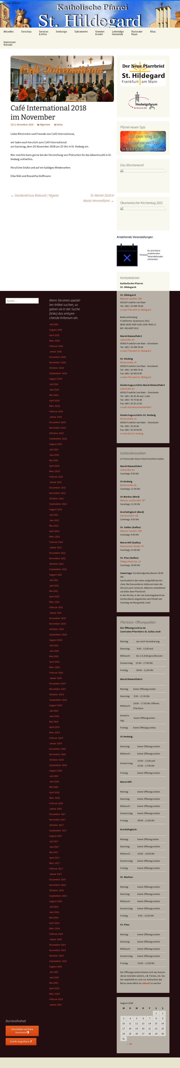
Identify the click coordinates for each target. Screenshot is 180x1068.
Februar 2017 (56, 868)
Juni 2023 (54, 454)
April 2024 (54, 400)
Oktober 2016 (56, 890)
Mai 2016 (53, 917)
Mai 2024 (53, 395)
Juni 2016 (54, 912)
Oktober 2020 (56, 629)
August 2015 (55, 966)
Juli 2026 (53, 324)
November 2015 (57, 950)
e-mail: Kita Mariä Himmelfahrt (135, 407)
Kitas (153, 31)
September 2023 (58, 438)
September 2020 (58, 634)
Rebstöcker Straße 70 (131, 546)
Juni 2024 (54, 389)
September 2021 (58, 569)
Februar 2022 (56, 542)
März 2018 (54, 797)
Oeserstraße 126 (129, 515)
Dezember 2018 (57, 748)
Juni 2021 (54, 585)
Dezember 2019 (57, 683)
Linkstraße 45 (127, 339)
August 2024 (55, 378)
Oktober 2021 (56, 563)
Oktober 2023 (56, 433)
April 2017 (54, 857)
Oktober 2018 (56, 759)
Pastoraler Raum (137, 33)
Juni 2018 (54, 781)
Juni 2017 (54, 846)
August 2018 (55, 770)
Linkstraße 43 (127, 388)
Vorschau (26, 31)
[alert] (143, 255)
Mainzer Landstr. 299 (131, 298)
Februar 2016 (56, 933)
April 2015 (54, 988)
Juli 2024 (53, 384)
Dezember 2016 (57, 879)
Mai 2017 (53, 852)
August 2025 (55, 329)
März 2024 (54, 406)
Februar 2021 (56, 607)
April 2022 (54, 531)
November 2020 (57, 623)
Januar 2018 (55, 808)
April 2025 (54, 335)
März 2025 (54, 340)
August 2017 (55, 835)
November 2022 (57, 493)
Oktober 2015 (56, 955)
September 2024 (58, 373)
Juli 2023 (53, 449)
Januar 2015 (55, 1004)
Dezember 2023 (57, 422)
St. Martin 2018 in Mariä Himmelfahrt (98, 198)
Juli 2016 (53, 906)
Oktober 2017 (56, 825)
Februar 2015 (56, 999)
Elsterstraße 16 (128, 418)
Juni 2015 (54, 977)
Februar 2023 (56, 476)
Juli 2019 (53, 710)
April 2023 (54, 465)
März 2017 (54, 863)
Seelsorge (61, 31)
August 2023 (55, 444)
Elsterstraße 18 (128, 362)
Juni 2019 (54, 716)
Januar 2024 (55, 416)
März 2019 (54, 732)
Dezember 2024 (57, 357)
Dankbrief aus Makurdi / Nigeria (35, 195)
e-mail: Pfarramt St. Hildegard (135, 309)
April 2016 (54, 923)
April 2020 (54, 661)
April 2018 (54, 792)
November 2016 (57, 884)
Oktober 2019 (56, 694)
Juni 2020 (54, 650)
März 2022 (54, 536)
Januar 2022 (55, 547)
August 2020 (55, 640)
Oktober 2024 (56, 367)
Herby (59, 124)
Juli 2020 (53, 645)
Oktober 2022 (56, 498)
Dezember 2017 (57, 814)
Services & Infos (43, 33)
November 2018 (57, 754)
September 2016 (58, 895)
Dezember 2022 (57, 487)
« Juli (129, 1043)
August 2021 (55, 574)
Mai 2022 (53, 525)
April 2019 (54, 727)
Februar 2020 (56, 672)
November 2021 (57, 558)
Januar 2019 (55, 743)
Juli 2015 (53, 972)
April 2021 (54, 596)
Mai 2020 (53, 656)
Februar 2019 (56, 738)
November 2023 (57, 427)
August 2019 (55, 705)
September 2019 (58, 699)
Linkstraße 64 (127, 469)
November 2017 (57, 819)
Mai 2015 (53, 982)
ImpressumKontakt (10, 43)
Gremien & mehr (99, 33)
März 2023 (54, 471)
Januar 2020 (55, 678)
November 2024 (57, 362)
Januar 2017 (55, 874)
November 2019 (57, 689)
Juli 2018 (53, 776)
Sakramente (81, 31)
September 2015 (58, 961)
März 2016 (54, 928)
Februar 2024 (56, 411)
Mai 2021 (53, 591)
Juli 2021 (53, 580)
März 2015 (54, 993)
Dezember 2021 (57, 552)
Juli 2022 (53, 514)
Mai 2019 (53, 721)
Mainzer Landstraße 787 (132, 500)
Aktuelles (9, 31)
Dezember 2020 (57, 618)
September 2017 (58, 830)
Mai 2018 (53, 786)
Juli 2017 (53, 841)
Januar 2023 (55, 482)
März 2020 (54, 667)
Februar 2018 (56, 803)
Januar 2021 (55, 612)
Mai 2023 (53, 460)
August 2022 (55, 509)
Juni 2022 (54, 520)
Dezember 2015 (57, 944)
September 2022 (58, 503)
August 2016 (55, 901)
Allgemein (45, 124)
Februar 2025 (56, 346)
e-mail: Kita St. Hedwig (131, 433)
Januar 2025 (55, 351)
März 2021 (54, 601)
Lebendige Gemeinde (118, 33)
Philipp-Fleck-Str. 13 (130, 561)
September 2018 (58, 765)
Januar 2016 (55, 939)
